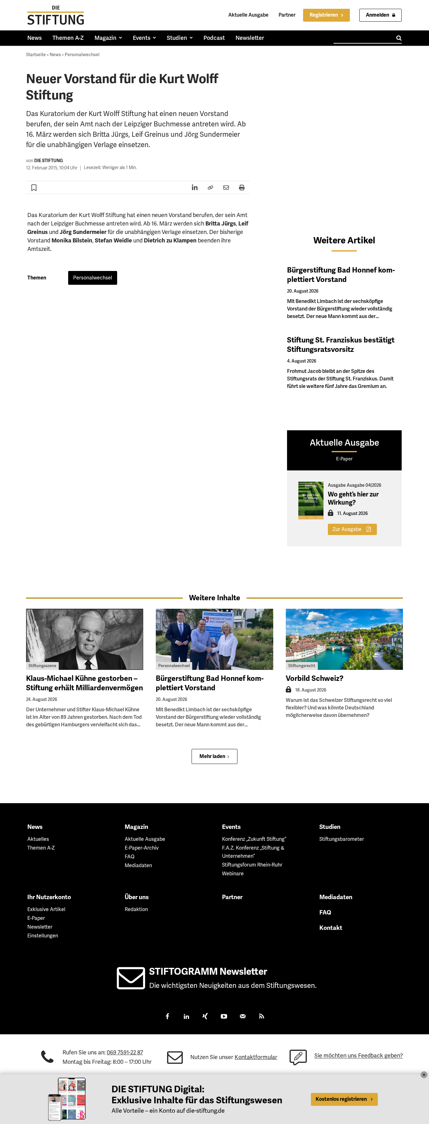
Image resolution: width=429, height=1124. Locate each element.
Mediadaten (138, 865)
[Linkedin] (186, 1017)
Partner (287, 15)
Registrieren (324, 15)
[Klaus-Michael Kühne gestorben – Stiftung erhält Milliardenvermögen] (84, 639)
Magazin (136, 827)
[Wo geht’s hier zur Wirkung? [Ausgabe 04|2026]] (310, 500)
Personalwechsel (82, 54)
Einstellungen (42, 936)
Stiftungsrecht (301, 665)
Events (231, 827)
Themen (36, 278)
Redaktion (136, 909)
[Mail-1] (243, 1017)
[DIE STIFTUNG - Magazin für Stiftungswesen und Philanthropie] (55, 15)
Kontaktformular (256, 1057)
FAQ (129, 857)
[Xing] (205, 1017)
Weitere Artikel (344, 240)
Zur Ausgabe (347, 529)
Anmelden (377, 15)
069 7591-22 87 (125, 1052)
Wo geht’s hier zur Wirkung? (353, 498)
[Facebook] (167, 1017)
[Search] (399, 38)
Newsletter (39, 927)
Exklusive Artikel (46, 909)
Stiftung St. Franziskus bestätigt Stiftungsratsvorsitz (340, 345)
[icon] (130, 986)
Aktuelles (38, 839)
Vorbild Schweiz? (315, 678)
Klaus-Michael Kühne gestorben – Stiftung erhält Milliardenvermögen (84, 683)
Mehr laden (212, 756)
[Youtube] (224, 1017)
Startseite (36, 54)
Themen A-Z (41, 848)
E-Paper (36, 918)
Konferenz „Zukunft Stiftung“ (254, 839)
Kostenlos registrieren (341, 1099)
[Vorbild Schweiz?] (344, 639)
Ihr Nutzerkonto (49, 897)
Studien (329, 827)
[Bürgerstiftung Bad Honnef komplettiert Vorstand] (214, 639)
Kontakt (330, 928)
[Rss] (261, 1017)
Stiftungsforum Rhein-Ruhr (252, 865)
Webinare (233, 874)
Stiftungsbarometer (341, 839)
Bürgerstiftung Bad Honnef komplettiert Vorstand (341, 275)
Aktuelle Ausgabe (248, 15)
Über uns (137, 897)
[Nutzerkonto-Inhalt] (330, 515)
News (55, 54)
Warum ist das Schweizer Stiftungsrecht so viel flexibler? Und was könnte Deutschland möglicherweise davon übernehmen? (339, 707)
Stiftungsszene (42, 665)
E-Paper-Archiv (142, 848)
